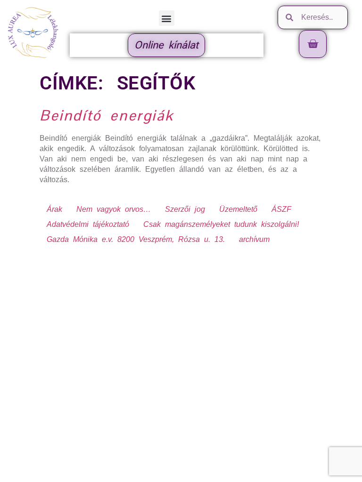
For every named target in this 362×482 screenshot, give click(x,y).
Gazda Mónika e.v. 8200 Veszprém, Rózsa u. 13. (136, 239)
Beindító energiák (106, 115)
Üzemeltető (238, 209)
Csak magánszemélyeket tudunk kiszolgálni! (221, 224)
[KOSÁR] (313, 44)
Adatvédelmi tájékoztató (88, 224)
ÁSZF (281, 209)
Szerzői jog (185, 209)
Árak (54, 209)
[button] (166, 18)
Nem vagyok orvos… (113, 209)
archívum (254, 239)
